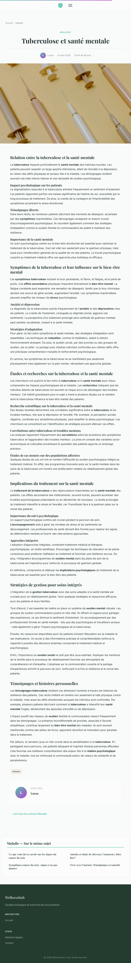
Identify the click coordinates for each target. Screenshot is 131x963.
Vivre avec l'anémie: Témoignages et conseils (95, 865)
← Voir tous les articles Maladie (28, 813)
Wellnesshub (15, 897)
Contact (9, 943)
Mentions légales (14, 937)
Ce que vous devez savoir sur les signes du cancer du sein (32, 856)
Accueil (9, 23)
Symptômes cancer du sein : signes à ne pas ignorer (33, 866)
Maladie (19, 23)
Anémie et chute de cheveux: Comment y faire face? (95, 856)
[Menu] (70, 5)
